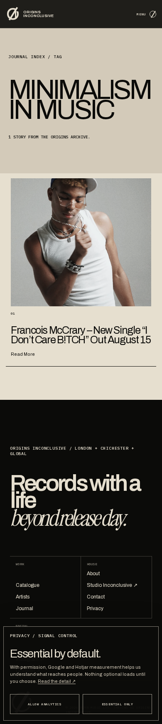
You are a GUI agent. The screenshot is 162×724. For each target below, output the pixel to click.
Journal (24, 608)
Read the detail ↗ (57, 681)
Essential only (117, 704)
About (93, 573)
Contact (96, 597)
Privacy (95, 608)
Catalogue (27, 585)
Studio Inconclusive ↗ (112, 585)
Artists (22, 597)
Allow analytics (44, 704)
